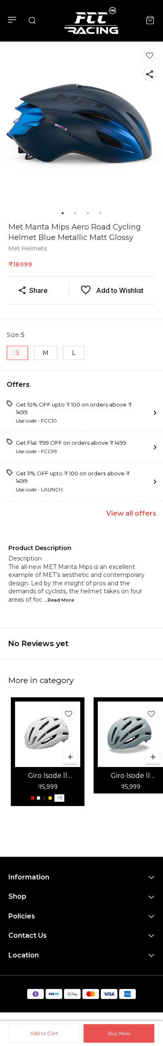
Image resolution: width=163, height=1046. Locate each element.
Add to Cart (44, 1033)
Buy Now (119, 1033)
